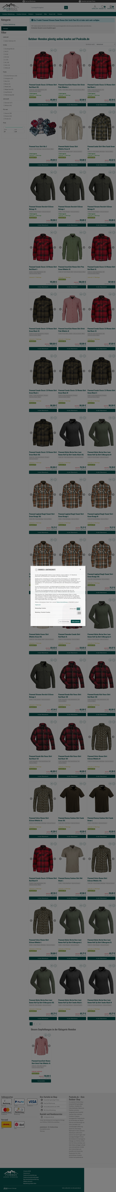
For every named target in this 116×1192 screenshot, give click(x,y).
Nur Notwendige (64, 621)
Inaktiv (79, 613)
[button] (79, 609)
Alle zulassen (75, 621)
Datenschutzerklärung (62, 602)
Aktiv (78, 609)
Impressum (38, 604)
